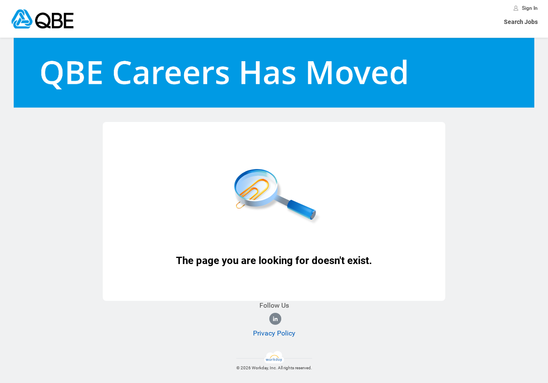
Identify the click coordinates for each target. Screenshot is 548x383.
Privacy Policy (274, 333)
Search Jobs (521, 21)
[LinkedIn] (275, 319)
